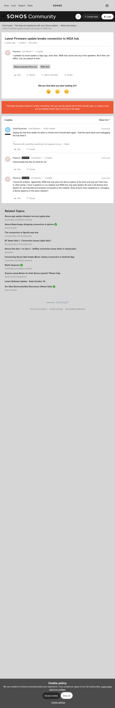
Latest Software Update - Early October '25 (25, 281)
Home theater (11, 227)
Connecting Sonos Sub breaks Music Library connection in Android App (39, 256)
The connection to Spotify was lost (21, 232)
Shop (6, 5)
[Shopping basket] (107, 5)
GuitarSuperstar (20, 128)
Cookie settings (56, 308)
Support (21, 5)
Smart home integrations (16, 276)
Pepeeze (17, 51)
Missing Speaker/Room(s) (25, 66)
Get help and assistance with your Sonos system (36, 25)
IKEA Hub (45, 66)
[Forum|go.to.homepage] (31, 16)
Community (7, 25)
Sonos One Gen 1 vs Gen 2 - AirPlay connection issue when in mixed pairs (40, 248)
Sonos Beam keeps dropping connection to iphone (29, 224)
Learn (13, 5)
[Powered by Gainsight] (57, 303)
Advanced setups (68, 25)
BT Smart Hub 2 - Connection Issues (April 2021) (28, 240)
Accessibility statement (75, 308)
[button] (3, 17)
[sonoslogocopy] (57, 5)
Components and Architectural (18, 236)
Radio (30, 5)
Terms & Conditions (38, 308)
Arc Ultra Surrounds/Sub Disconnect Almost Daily (28, 286)
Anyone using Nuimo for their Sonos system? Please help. (33, 273)
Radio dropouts (12, 265)
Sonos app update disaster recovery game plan (27, 216)
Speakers (9, 252)
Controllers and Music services (18, 219)
